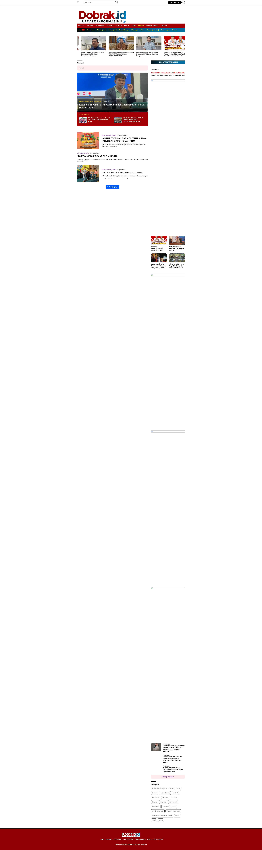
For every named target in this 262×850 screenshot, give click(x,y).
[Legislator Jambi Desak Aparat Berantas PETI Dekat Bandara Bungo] (144, 43)
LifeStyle (164, 25)
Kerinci (174, 30)
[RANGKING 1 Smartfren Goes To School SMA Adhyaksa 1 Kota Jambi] (83, 120)
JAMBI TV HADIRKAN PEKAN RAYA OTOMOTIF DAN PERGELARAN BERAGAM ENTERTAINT (133, 120)
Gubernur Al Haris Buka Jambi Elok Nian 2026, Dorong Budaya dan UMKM (158, 266)
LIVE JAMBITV (174, 2)
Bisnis (103, 135)
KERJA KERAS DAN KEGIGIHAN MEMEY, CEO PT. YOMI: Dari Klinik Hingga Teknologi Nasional (174, 748)
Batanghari (112, 30)
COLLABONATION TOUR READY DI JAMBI (122, 172)
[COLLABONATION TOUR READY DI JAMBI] (88, 173)
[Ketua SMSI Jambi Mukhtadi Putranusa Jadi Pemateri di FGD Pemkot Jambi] (112, 92)
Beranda (81, 25)
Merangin (134, 30)
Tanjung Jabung (153, 30)
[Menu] (78, 2)
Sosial (114, 135)
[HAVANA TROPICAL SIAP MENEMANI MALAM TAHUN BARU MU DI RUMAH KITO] (88, 140)
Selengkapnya (112, 187)
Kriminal (119, 25)
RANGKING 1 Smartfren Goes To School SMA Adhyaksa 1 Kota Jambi (99, 119)
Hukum (126, 25)
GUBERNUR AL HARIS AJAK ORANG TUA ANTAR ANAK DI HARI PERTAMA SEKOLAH (117, 54)
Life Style (80, 153)
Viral (79, 30)
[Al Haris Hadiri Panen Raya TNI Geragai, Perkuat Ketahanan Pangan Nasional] (177, 257)
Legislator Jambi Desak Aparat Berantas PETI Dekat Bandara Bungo (143, 54)
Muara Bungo (124, 30)
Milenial (141, 25)
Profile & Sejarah (152, 25)
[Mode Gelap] (183, 2)
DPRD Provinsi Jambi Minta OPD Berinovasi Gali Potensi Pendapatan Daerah (88, 54)
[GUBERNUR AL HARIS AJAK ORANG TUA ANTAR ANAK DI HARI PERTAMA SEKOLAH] (117, 43)
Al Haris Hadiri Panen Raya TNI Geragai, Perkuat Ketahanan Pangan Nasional (176, 266)
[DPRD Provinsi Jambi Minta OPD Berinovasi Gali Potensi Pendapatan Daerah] (89, 43)
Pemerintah (100, 25)
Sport (134, 25)
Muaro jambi (101, 30)
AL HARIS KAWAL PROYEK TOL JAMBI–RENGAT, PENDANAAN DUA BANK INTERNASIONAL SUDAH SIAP (176, 248)
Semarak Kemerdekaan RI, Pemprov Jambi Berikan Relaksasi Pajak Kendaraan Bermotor (172, 54)
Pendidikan (97, 101)
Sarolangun (165, 30)
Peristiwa (110, 25)
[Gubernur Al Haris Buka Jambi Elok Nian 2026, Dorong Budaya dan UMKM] (159, 257)
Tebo (142, 30)
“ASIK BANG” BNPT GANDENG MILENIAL (97, 156)
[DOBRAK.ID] (102, 15)
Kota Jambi (91, 30)
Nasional (90, 25)
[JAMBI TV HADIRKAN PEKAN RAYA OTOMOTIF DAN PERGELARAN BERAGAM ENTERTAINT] (118, 120)
